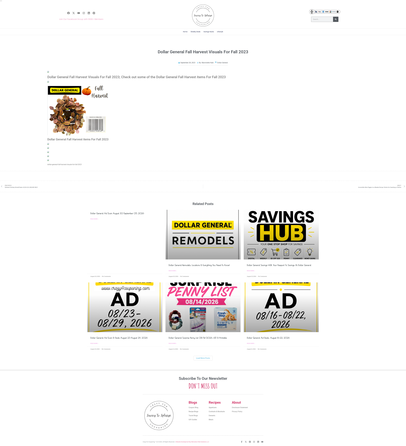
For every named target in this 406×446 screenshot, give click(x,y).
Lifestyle (220, 32)
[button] (203, 358)
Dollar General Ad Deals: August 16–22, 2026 (268, 338)
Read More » (94, 219)
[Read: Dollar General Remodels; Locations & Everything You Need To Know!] (203, 234)
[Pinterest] (93, 13)
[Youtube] (78, 13)
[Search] (335, 19)
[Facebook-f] (242, 442)
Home (185, 32)
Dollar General (222, 63)
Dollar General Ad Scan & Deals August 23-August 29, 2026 (119, 338)
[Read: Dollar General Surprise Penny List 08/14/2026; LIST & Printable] (203, 307)
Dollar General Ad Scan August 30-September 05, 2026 (117, 213)
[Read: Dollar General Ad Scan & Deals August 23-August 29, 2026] (124, 307)
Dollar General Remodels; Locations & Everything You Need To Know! (199, 265)
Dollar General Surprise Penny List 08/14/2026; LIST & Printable (198, 338)
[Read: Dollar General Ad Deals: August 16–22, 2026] (281, 307)
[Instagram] (83, 13)
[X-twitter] (73, 13)
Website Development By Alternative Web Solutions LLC (192, 442)
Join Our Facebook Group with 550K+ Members (81, 19)
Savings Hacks (209, 32)
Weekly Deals (195, 32)
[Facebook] (68, 13)
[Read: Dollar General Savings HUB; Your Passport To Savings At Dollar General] (281, 234)
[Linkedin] (88, 13)
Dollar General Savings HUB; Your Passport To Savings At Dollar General (279, 265)
